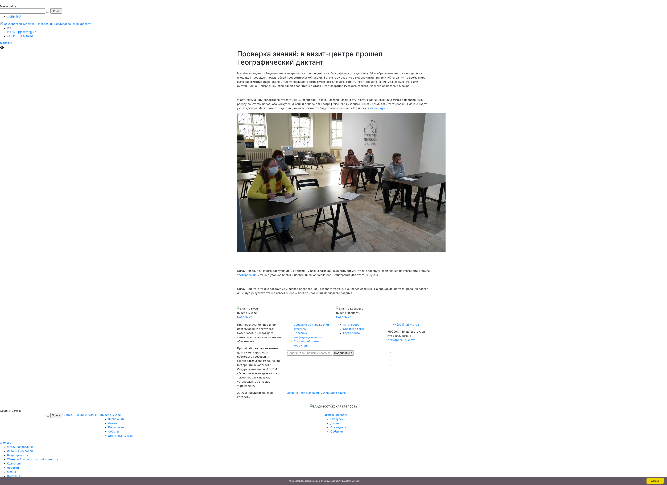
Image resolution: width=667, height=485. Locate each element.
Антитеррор (351, 324)
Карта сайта (351, 333)
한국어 (33, 32)
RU (9, 32)
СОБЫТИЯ (14, 16)
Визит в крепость (335, 415)
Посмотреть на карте (400, 340)
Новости (13, 467)
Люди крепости (17, 455)
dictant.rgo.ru (379, 108)
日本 (19, 32)
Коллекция (14, 463)
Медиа (11, 472)
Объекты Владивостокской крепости (32, 459)
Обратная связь (354, 329)
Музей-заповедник (20, 447)
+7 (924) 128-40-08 (20, 36)
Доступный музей (120, 435)
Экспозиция (116, 419)
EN (13, 32)
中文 (25, 32)
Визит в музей (111, 415)
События (114, 431)
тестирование (247, 275)
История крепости (20, 451)
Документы (15, 476)
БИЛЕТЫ (6, 43)
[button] (333, 4)
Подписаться (343, 353)
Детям (112, 423)
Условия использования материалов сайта (316, 392)
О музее (5, 442)
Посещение (116, 427)
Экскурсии (337, 419)
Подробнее (244, 317)
